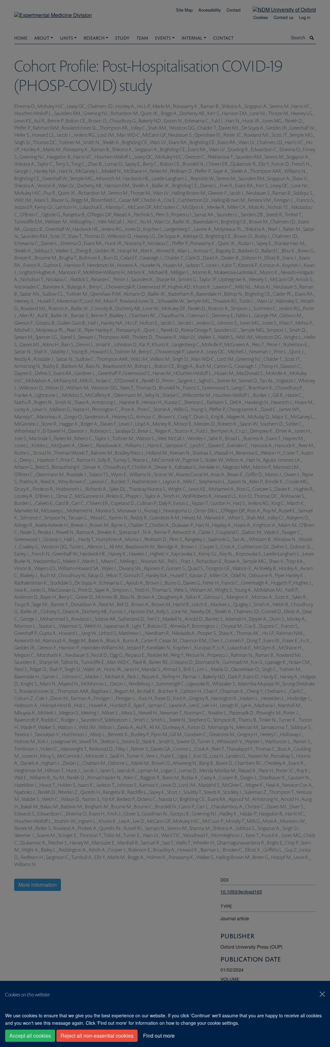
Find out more (159, 1035)
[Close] (322, 994)
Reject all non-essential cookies (97, 1035)
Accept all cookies (30, 1035)
